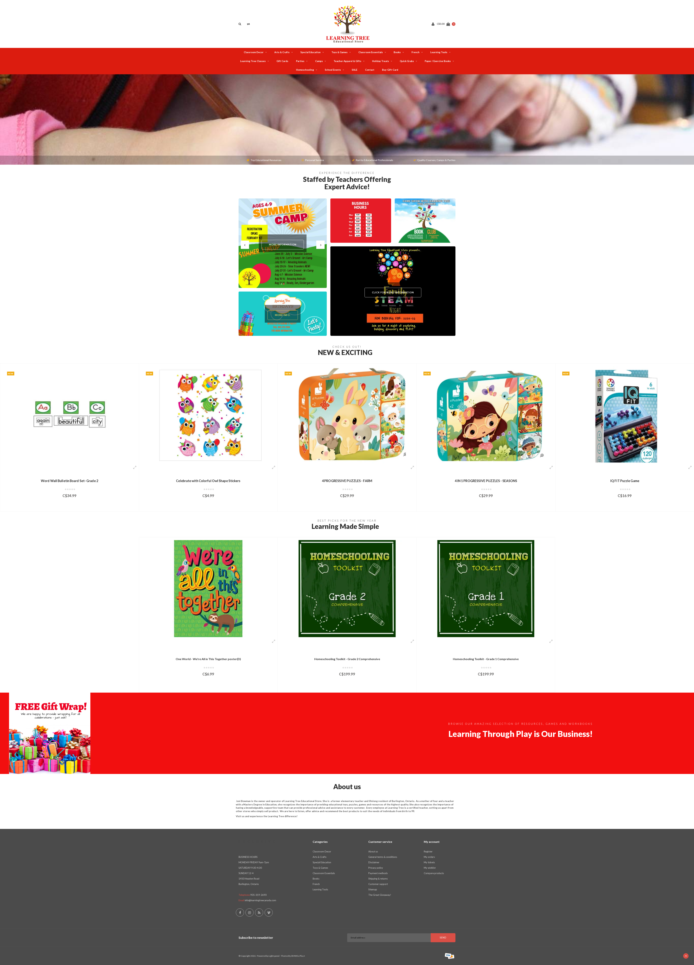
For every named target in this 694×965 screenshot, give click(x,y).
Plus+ (302, 956)
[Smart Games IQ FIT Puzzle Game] (486, 414)
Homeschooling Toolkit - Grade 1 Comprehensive (486, 659)
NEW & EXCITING (345, 352)
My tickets (429, 862)
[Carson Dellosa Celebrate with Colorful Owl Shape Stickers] (69, 414)
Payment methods (378, 873)
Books (397, 52)
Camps (319, 61)
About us (373, 851)
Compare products (434, 873)
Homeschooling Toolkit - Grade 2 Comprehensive (347, 659)
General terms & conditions (382, 856)
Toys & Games (339, 52)
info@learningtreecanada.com (260, 900)
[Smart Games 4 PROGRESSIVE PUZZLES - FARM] (208, 414)
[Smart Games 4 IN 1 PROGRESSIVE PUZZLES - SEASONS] (347, 414)
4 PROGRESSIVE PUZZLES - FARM (208, 481)
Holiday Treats (380, 61)
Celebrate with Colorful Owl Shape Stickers (69, 481)
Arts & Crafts (282, 52)
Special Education (310, 52)
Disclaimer (373, 862)
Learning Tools (438, 52)
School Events (333, 69)
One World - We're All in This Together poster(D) (208, 659)
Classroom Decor (254, 52)
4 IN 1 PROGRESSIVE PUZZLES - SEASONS (347, 481)
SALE (354, 69)
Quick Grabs (407, 61)
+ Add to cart (67, 507)
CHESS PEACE (624, 481)
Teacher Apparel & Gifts (347, 61)
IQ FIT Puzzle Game (485, 481)
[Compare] (248, 23)
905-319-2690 (258, 894)
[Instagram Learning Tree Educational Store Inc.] (249, 912)
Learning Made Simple (345, 526)
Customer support (378, 884)
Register (428, 851)
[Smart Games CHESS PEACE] (624, 414)
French (415, 52)
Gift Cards (282, 61)
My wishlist (430, 867)
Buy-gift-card (390, 69)
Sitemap (372, 889)
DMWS (294, 956)
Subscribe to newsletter (256, 938)
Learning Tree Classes (253, 61)
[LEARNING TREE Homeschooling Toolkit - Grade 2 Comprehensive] (347, 588)
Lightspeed (274, 956)
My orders (429, 856)
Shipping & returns (378, 878)
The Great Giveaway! (379, 894)
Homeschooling (305, 69)
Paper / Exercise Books (438, 61)
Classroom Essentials (370, 52)
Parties (300, 61)
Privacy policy (375, 867)
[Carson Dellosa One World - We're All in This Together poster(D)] (208, 588)
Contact (369, 69)
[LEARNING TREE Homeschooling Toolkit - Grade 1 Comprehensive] (486, 588)
